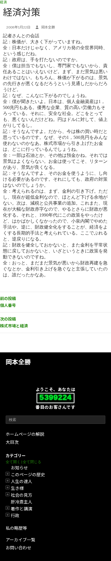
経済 (3, 2)
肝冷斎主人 (21, 501)
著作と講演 (21, 508)
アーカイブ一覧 (20, 539)
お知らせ (19, 467)
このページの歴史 (28, 474)
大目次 (12, 442)
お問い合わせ (18, 547)
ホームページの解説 (25, 434)
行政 (15, 515)
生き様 (17, 488)
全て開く (13, 462)
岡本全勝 (18, 362)
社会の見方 (21, 495)
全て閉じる (32, 462)
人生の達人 (21, 481)
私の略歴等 (16, 528)
